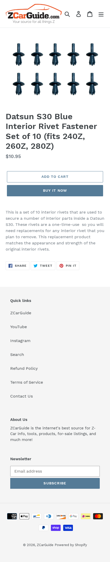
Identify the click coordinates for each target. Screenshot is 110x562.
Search (17, 354)
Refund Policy (24, 368)
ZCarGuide (20, 312)
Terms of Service (26, 382)
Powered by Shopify (71, 545)
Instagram (20, 340)
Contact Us (21, 396)
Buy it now (55, 190)
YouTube (18, 326)
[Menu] (101, 14)
